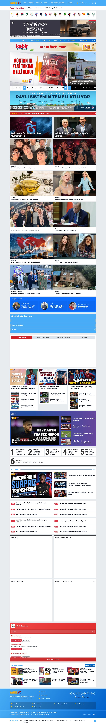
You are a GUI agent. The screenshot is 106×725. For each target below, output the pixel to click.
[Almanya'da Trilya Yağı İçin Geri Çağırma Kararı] (31, 183)
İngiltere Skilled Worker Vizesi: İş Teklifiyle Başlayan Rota (33, 509)
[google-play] (86, 697)
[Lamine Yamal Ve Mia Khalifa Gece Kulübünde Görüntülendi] (74, 152)
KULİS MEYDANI (14, 714)
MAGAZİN (13, 166)
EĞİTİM (56, 229)
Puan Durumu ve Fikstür (61, 704)
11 (38, 88)
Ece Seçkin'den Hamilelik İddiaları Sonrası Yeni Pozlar (70, 199)
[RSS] (93, 693)
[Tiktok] (88, 693)
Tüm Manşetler (81, 704)
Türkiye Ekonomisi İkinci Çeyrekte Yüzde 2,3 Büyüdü (25, 262)
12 (41, 88)
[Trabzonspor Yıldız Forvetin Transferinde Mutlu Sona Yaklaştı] (60, 484)
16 (52, 88)
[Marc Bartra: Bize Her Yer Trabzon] (66, 427)
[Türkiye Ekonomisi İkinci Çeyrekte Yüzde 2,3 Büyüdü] (31, 246)
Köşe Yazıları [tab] (17, 299)
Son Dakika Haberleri (18, 707)
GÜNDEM (70, 3)
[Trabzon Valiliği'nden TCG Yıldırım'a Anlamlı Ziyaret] (31, 277)
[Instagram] (79, 693)
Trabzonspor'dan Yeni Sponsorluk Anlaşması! (73, 514)
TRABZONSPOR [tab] (21, 337)
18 (57, 88)
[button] (95, 114)
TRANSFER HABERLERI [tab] (63, 337)
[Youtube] (85, 693)
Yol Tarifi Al (26, 640)
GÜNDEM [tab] (84, 337)
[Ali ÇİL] (44, 306)
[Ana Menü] (94, 3)
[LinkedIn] (82, 693)
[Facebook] (71, 693)
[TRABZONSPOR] (50, 581)
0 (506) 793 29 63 (17, 640)
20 (63, 88)
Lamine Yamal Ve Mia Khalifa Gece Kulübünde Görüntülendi (71, 168)
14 (46, 88)
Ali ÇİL (51, 303)
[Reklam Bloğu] (53, 28)
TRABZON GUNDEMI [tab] (42, 337)
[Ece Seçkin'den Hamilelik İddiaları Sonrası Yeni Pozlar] (74, 183)
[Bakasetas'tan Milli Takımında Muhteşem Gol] (66, 434)
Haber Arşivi (37, 707)
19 (60, 88)
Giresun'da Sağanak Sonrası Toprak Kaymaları (68, 293)
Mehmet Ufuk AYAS (83, 304)
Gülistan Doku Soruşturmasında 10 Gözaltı (66, 262)
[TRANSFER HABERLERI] (94, 581)
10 (35, 88)
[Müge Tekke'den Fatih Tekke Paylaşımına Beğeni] (31, 214)
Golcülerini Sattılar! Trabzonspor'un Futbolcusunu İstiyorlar (20, 452)
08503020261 (44, 695)
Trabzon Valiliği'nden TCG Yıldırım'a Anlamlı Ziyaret (25, 293)
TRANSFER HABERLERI (58, 3)
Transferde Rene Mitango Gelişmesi (72, 452)
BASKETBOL (47, 714)
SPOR (50, 712)
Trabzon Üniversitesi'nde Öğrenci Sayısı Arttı (73, 509)
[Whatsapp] (91, 693)
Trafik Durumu (38, 704)
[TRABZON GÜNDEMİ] (94, 538)
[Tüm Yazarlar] (94, 299)
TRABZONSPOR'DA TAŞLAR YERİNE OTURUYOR (28, 307)
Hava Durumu (16, 704)
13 (44, 88)
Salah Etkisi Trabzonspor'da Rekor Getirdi (89, 452)
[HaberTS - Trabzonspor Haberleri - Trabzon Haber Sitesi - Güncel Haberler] (15, 2)
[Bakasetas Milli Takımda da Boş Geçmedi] (66, 419)
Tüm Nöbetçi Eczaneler (53, 659)
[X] (73, 693)
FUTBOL (57, 166)
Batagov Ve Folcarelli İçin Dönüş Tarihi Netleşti (29, 462)
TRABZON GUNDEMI (42, 3)
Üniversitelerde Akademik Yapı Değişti (65, 230)
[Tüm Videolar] (94, 414)
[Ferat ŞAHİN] (16, 306)
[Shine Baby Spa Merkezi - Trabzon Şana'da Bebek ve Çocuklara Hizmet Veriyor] (66, 442)
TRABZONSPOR (29, 3)
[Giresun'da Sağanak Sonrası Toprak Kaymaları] (74, 277)
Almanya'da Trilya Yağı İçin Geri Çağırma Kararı (24, 199)
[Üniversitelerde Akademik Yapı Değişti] (74, 214)
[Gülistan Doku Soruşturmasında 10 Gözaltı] (74, 246)
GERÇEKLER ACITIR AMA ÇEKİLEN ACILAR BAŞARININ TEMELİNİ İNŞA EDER (57, 307)
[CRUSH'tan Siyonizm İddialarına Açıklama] (31, 152)
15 (49, 88)
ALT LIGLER (31, 714)
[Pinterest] (76, 693)
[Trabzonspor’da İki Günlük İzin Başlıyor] (60, 475)
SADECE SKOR (83, 307)
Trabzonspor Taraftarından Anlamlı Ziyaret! (73, 503)
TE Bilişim (93, 714)
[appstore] (78, 697)
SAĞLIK (13, 197)
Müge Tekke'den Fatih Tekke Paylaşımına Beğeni (25, 230)
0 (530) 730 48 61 (17, 649)
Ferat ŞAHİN (25, 303)
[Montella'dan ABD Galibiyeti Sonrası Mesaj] (60, 493)
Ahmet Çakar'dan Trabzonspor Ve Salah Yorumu (38, 452)
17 (54, 88)
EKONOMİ (13, 260)
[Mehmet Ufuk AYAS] (73, 306)
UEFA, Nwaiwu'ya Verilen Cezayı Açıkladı (55, 452)
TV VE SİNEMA (39, 714)
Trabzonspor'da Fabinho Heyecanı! (37, 8)
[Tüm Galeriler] (94, 469)
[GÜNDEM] (50, 538)
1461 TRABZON (23, 714)
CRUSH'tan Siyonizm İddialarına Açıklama (22, 168)
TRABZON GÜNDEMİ (16, 292)
